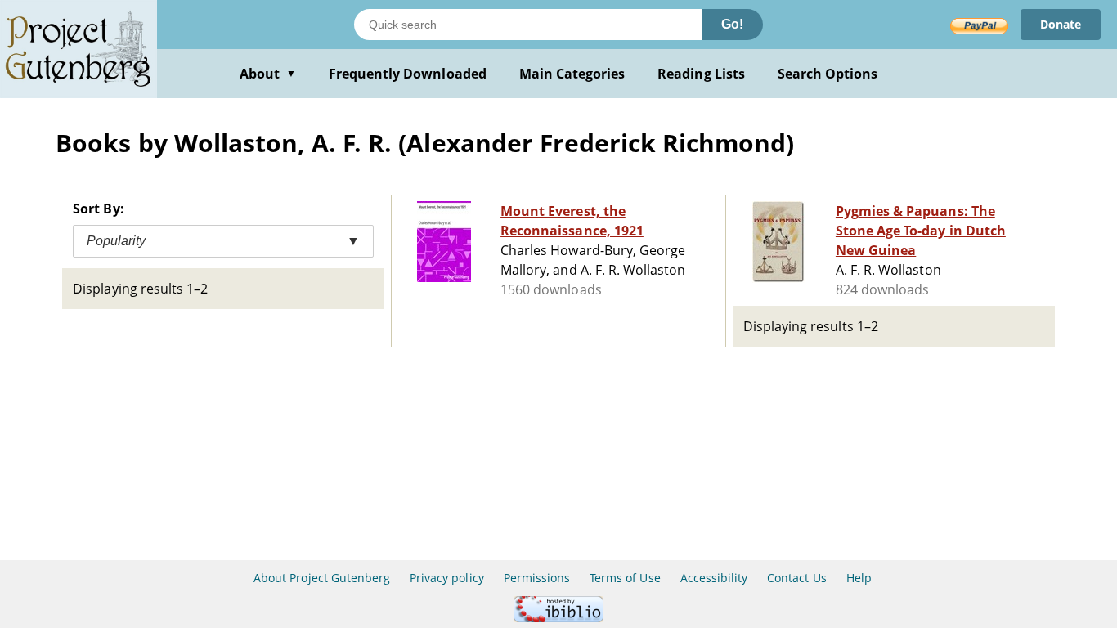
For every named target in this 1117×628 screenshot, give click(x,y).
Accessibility (714, 577)
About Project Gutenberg (321, 577)
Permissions (537, 577)
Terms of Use (625, 577)
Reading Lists (701, 74)
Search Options (828, 74)
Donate (1060, 24)
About (268, 74)
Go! (732, 24)
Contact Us (796, 577)
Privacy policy (447, 577)
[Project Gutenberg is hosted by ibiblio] (558, 618)
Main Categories (572, 74)
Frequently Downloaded (408, 74)
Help (859, 577)
